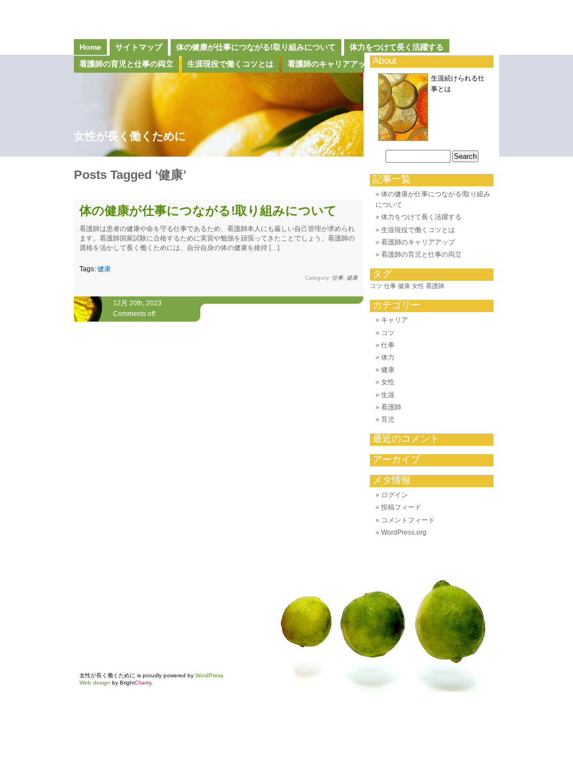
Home (90, 47)
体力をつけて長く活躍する (397, 47)
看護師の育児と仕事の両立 (421, 254)
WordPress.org (403, 532)
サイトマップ (138, 47)
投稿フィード (401, 507)
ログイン (394, 495)
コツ (376, 285)
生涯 (387, 395)
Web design (94, 683)
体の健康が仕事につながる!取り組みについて (256, 47)
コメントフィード (408, 520)
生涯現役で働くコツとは (418, 230)
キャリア (394, 320)
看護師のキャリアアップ (418, 242)
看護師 (435, 285)
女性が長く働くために (130, 136)
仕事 (337, 278)
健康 (104, 269)
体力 (387, 357)
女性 (418, 285)
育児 (387, 419)
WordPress (209, 675)
